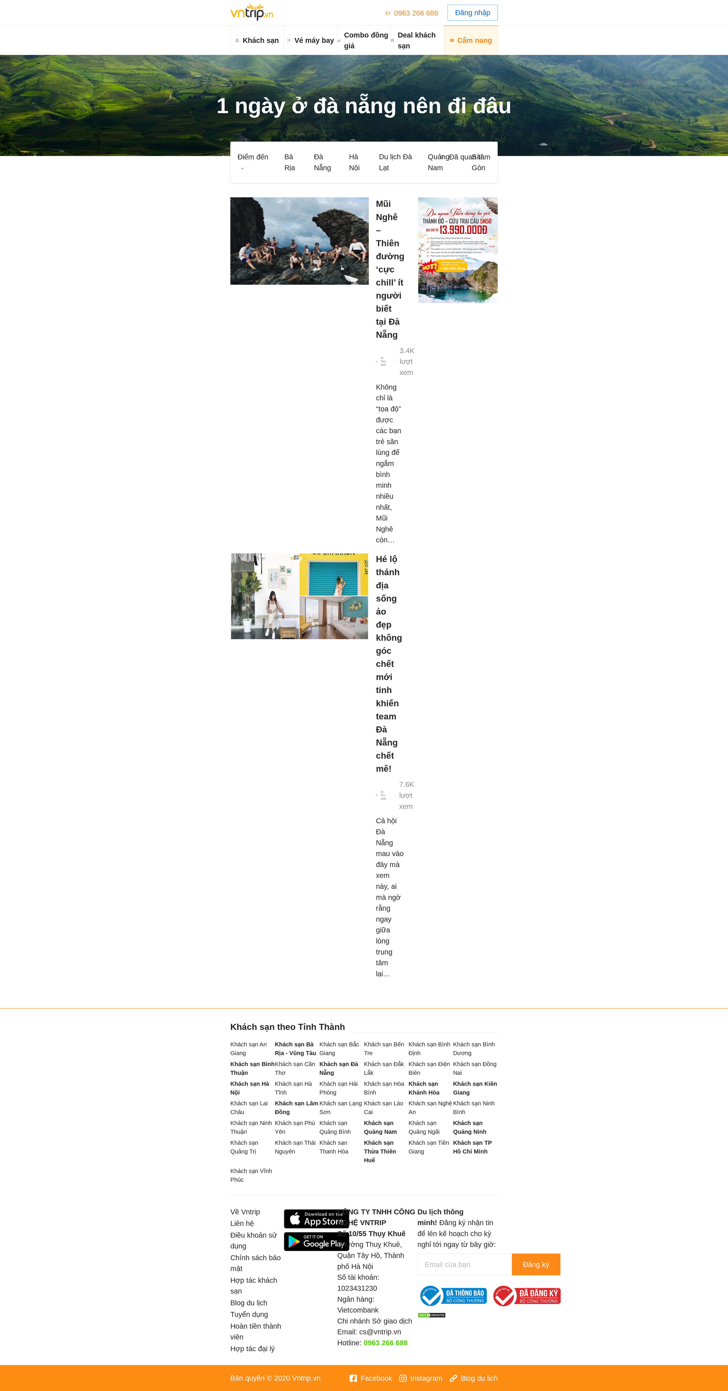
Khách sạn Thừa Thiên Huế (380, 1151)
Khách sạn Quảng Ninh (469, 1127)
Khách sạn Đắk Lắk (384, 1068)
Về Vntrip (245, 1212)
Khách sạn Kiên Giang (475, 1088)
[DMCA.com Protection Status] (431, 1314)
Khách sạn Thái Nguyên (295, 1147)
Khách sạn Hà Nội (249, 1088)
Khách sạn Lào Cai (383, 1107)
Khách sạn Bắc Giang (339, 1048)
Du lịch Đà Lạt (395, 162)
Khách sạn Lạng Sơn (340, 1107)
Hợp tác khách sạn (253, 1285)
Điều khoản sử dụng (253, 1240)
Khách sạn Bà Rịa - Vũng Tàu (295, 1048)
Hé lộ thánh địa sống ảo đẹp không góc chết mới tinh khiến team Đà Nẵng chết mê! (389, 664)
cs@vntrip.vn (380, 1332)
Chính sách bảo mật (255, 1263)
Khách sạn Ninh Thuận (251, 1127)
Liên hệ (242, 1223)
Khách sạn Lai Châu (249, 1107)
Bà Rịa (289, 162)
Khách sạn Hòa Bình (384, 1088)
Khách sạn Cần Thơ (295, 1068)
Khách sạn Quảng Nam (380, 1127)
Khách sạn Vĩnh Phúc (251, 1175)
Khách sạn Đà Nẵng (338, 1068)
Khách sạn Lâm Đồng (296, 1107)
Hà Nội (354, 162)
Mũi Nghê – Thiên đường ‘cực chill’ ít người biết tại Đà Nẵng (390, 269)
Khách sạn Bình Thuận (252, 1068)
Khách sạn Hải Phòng (338, 1088)
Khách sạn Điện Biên (429, 1068)
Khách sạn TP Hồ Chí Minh (472, 1147)
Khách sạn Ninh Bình (474, 1107)
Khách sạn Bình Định (429, 1048)
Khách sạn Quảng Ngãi (424, 1127)
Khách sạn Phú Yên (295, 1127)
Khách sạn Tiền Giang (429, 1147)
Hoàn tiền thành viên (255, 1331)
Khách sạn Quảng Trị (244, 1147)
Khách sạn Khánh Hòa (424, 1088)
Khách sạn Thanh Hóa (333, 1147)
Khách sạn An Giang (248, 1048)
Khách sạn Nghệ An (430, 1107)
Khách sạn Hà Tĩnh (293, 1088)
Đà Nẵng (322, 162)
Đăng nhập (472, 13)
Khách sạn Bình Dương (474, 1048)
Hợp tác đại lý (252, 1349)
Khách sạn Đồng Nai (475, 1068)
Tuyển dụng (249, 1314)
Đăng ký (536, 1264)
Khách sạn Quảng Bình (335, 1127)
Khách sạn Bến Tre (384, 1048)
